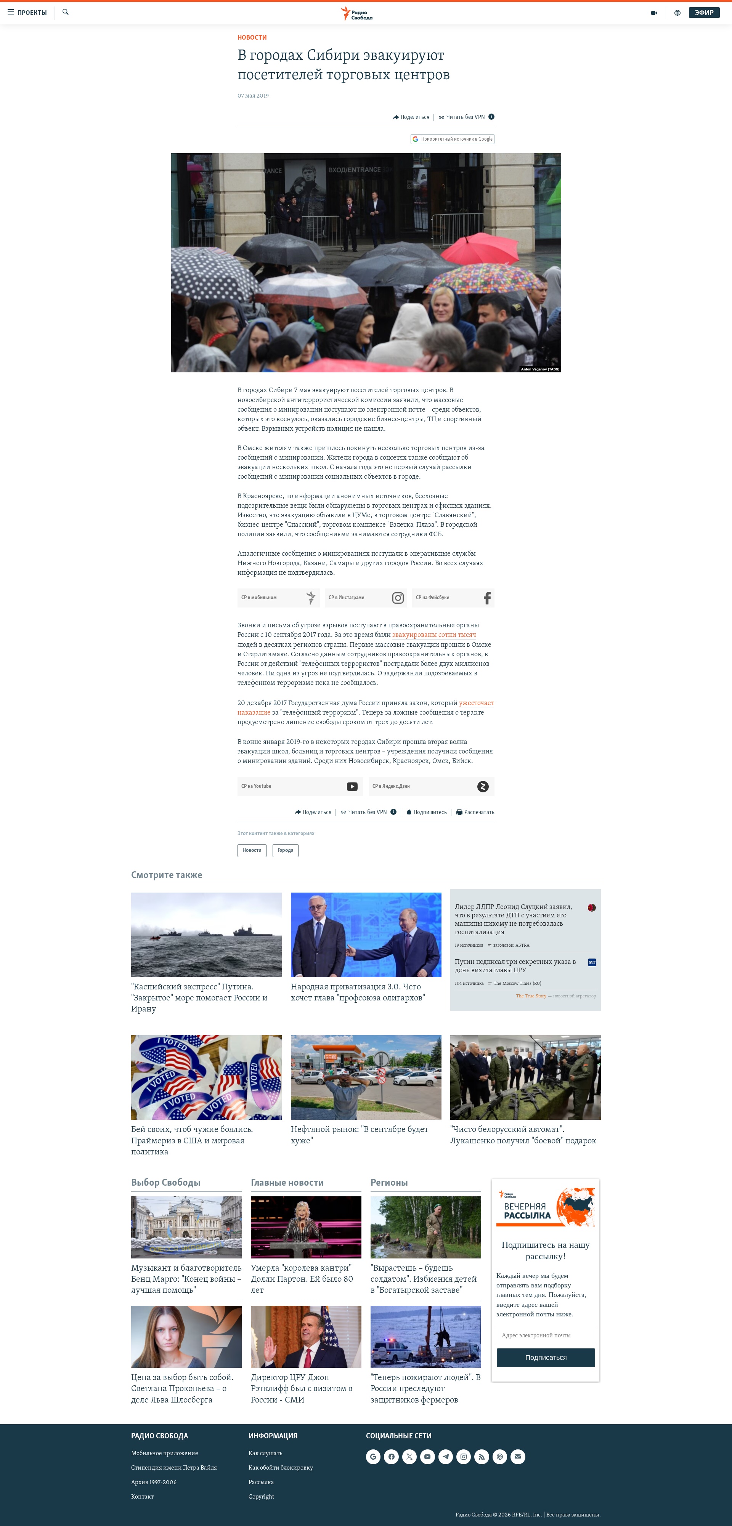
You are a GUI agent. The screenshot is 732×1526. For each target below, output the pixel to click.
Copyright (261, 1497)
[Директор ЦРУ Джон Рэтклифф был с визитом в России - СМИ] (306, 1337)
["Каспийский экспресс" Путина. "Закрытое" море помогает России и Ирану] (206, 935)
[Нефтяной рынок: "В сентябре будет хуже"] (366, 1077)
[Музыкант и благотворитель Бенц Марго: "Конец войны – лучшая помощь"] (186, 1227)
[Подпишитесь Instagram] (463, 1456)
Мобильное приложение (164, 1454)
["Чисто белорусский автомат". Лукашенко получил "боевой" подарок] (525, 1077)
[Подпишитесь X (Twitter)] (409, 1456)
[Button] (411, 117)
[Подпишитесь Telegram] (445, 1456)
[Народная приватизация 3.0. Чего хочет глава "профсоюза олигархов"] (366, 935)
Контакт (142, 1497)
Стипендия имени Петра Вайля (174, 1468)
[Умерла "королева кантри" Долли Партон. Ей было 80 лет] (306, 1227)
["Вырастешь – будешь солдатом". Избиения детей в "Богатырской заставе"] (426, 1227)
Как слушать (265, 1454)
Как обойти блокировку (281, 1468)
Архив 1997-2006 (154, 1483)
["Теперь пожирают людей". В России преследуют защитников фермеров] (426, 1337)
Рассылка (261, 1483)
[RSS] (481, 1456)
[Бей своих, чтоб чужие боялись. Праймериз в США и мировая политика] (206, 1077)
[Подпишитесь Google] (373, 1456)
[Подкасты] (500, 1456)
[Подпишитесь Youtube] (427, 1456)
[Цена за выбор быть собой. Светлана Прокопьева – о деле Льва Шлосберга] (186, 1337)
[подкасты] (677, 13)
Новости (252, 38)
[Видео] (654, 13)
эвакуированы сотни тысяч (434, 635)
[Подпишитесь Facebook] (391, 1456)
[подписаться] (517, 1456)
